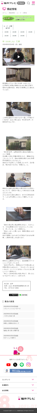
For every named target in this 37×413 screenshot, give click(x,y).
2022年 (30, 32)
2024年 (15, 32)
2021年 (7, 35)
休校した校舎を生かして (11, 323)
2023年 (22, 32)
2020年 (15, 35)
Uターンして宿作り (10, 338)
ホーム (5, 13)
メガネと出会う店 (9, 316)
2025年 (7, 32)
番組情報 (12, 13)
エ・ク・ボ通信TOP (8, 27)
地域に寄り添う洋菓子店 (11, 330)
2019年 (22, 35)
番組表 (22, 3)
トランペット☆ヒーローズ (12, 308)
